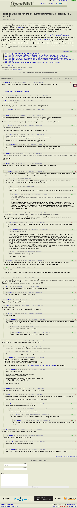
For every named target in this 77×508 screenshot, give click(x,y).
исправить (66, 51)
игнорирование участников (61, 456)
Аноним (7, 100)
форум (52, 3)
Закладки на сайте (7, 504)
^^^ (27, 125)
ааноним (15, 326)
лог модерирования (72, 456)
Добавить (56, 506)
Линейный (56, 78)
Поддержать (64, 506)
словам (20, 28)
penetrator (10, 394)
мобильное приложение (43, 39)
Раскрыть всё (68, 78)
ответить (24, 82)
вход (59, 0)
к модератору (40, 82)
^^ (25, 125)
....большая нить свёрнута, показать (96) (17, 91)
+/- (61, 78)
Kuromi (7, 115)
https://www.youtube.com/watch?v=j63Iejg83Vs (42, 365)
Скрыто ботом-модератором (29, 109)
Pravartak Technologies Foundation (57, 35)
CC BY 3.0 (11, 66)
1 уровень (49, 78)
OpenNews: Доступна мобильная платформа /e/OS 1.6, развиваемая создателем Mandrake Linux (36, 58)
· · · (32, 82)
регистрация (64, 0)
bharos (14, 69)
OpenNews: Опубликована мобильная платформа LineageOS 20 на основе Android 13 (32, 62)
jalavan (12, 441)
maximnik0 (10, 212)
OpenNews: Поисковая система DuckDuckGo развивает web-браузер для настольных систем (35, 55)
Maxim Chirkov (71, 504)
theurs (7, 163)
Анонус (19, 420)
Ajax (44, 78)
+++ (47, 3)
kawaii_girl (7, 82)
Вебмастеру (72, 506)
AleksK (12, 178)
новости (43, 3)
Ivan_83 (7, 305)
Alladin (7, 429)
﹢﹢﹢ (28, 82)
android (19, 69)
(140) (11, 78)
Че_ (7, 286)
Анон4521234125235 (10, 95)
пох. (9, 346)
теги (57, 3)
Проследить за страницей (9, 506)
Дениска (12, 403)
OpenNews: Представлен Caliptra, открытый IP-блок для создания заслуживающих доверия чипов (36, 56)
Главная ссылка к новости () (24, 53)
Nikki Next (8, 299)
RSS (74, 78)
